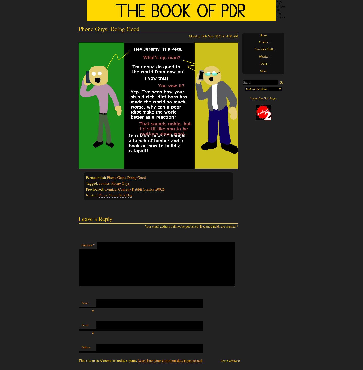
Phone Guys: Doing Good (126, 177)
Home (263, 35)
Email (88, 326)
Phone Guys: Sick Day (115, 194)
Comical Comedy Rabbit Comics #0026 (135, 189)
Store (263, 71)
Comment (88, 245)
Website (86, 347)
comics (104, 183)
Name (88, 304)
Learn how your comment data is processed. (170, 360)
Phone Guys (120, 183)
